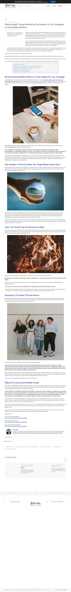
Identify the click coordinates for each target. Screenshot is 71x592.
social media (11, 147)
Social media (7, 145)
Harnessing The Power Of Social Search (22, 70)
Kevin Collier (8, 29)
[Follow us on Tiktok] (62, 590)
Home (6, 19)
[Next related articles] (65, 460)
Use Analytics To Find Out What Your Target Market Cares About (26, 67)
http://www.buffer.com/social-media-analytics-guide (16, 422)
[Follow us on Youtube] (65, 590)
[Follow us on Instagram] (59, 590)
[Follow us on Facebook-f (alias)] (55, 590)
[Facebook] (5, 437)
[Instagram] (7, 437)
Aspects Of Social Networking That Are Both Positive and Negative (27, 465)
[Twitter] (10, 437)
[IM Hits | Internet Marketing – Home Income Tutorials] (10, 5)
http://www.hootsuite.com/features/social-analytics (16, 426)
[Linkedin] (8, 437)
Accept (53, 1)
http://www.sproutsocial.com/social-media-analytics (16, 418)
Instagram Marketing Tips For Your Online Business (58, 464)
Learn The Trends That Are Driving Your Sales (23, 68)
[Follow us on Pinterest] (64, 590)
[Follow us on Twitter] (56, 590)
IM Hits (38, 589)
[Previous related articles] (62, 460)
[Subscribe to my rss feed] (61, 590)
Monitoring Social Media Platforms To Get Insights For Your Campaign (28, 66)
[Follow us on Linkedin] (58, 590)
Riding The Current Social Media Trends (22, 71)
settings (46, 2)
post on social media (36, 82)
